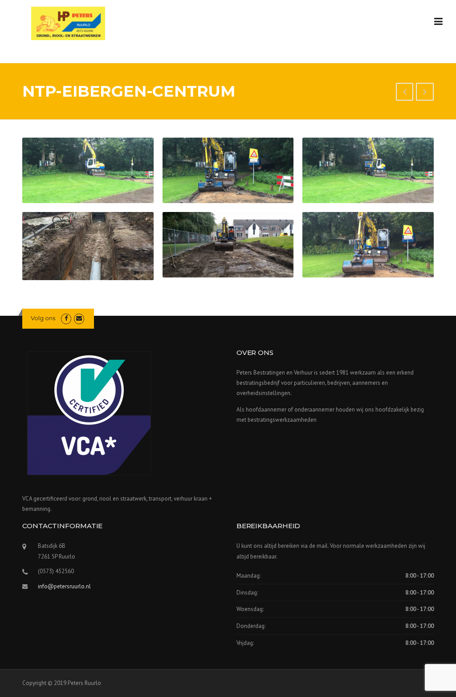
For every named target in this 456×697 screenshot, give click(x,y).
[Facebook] (66, 318)
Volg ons (43, 318)
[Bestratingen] (405, 93)
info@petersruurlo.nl (64, 586)
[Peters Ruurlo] (68, 23)
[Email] (79, 318)
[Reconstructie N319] (425, 93)
